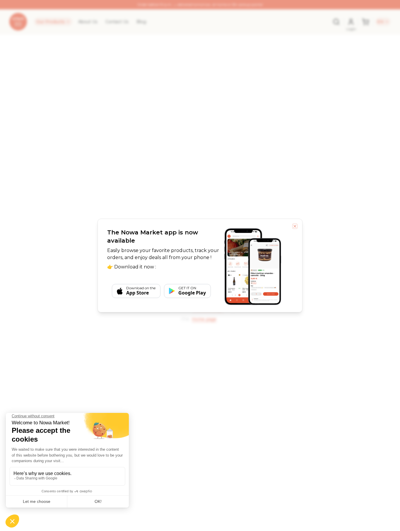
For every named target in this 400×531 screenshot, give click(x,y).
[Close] (295, 226)
